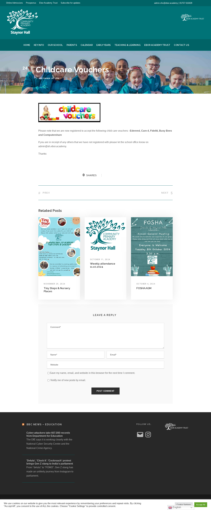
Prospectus (31, 3)
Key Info (39, 45)
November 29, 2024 (54, 283)
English (176, 507)
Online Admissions (14, 3)
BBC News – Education (44, 424)
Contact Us (181, 45)
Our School (55, 45)
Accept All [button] (200, 505)
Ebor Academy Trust (48, 3)
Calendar (87, 45)
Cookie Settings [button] (184, 505)
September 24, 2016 (49, 78)
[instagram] (204, 3)
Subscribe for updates (70, 3)
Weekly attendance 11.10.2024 (102, 265)
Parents (72, 45)
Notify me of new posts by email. (68, 380)
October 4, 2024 (145, 283)
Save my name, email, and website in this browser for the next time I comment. (92, 373)
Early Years (103, 45)
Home (26, 45)
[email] (198, 3)
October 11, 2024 (100, 259)
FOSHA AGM (143, 288)
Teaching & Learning (127, 45)
